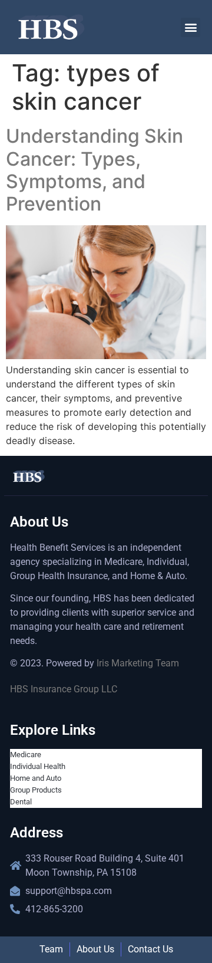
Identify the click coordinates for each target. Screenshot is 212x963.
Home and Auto (35, 778)
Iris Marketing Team (138, 663)
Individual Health (37, 766)
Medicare (25, 754)
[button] (190, 27)
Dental (21, 801)
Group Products (36, 789)
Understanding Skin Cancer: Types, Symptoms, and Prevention (94, 169)
